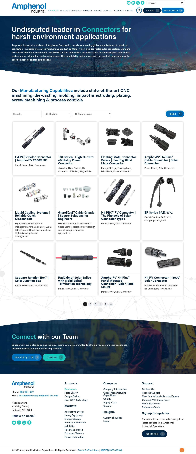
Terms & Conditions (88, 450)
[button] (139, 10)
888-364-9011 (27, 391)
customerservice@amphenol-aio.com (38, 395)
